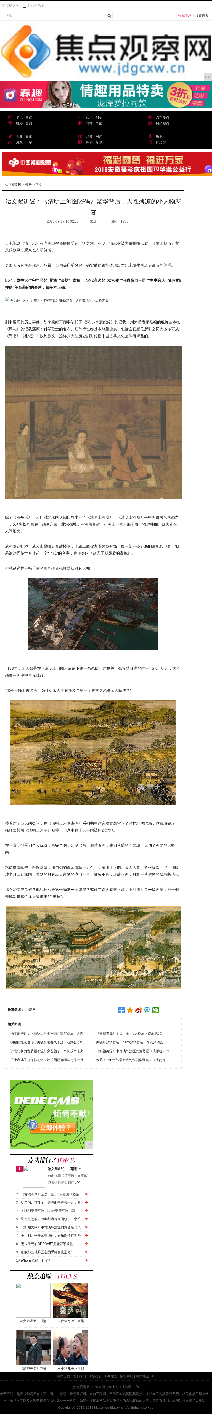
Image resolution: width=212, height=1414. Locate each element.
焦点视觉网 (10, 5)
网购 (99, 136)
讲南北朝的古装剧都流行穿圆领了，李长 (51, 1219)
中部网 (31, 1010)
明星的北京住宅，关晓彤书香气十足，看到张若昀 (46, 1042)
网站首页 (63, 1376)
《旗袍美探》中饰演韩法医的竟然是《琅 (51, 1227)
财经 (19, 123)
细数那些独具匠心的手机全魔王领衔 (47, 1252)
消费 (89, 136)
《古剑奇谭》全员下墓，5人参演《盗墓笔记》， (132, 1033)
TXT (152, 1376)
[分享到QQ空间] (130, 1010)
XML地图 (111, 1376)
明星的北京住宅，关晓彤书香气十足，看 (51, 1202)
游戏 (19, 142)
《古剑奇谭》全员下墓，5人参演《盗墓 (50, 1194)
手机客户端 (35, 5)
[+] (78, 1183)
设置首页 (201, 15)
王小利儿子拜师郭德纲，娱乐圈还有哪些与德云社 (46, 1060)
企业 (19, 136)
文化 (28, 136)
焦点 (28, 117)
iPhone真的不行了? (35, 1260)
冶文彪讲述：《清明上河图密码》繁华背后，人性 (46, 1033)
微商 (159, 136)
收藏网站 (185, 15)
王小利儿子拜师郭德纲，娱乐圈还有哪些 (51, 1236)
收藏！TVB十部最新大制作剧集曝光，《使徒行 (130, 1060)
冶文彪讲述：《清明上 (64, 1169)
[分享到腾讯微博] (147, 1010)
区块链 (161, 142)
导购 (28, 123)
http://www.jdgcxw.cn (109, 1408)
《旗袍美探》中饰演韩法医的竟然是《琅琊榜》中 (132, 1051)
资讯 (19, 117)
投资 (99, 142)
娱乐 (89, 117)
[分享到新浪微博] (138, 1010)
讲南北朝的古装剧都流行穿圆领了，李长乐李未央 (46, 1051)
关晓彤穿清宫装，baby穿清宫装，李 (48, 1211)
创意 (99, 117)
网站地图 (142, 1376)
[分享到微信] (155, 1010)
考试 (99, 123)
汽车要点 (162, 117)
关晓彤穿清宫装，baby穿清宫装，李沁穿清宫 (129, 1042)
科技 (89, 123)
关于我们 (79, 1376)
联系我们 (95, 1376)
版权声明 (126, 1376)
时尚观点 (162, 123)
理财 (89, 142)
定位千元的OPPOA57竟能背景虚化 (47, 1244)
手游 (28, 142)
